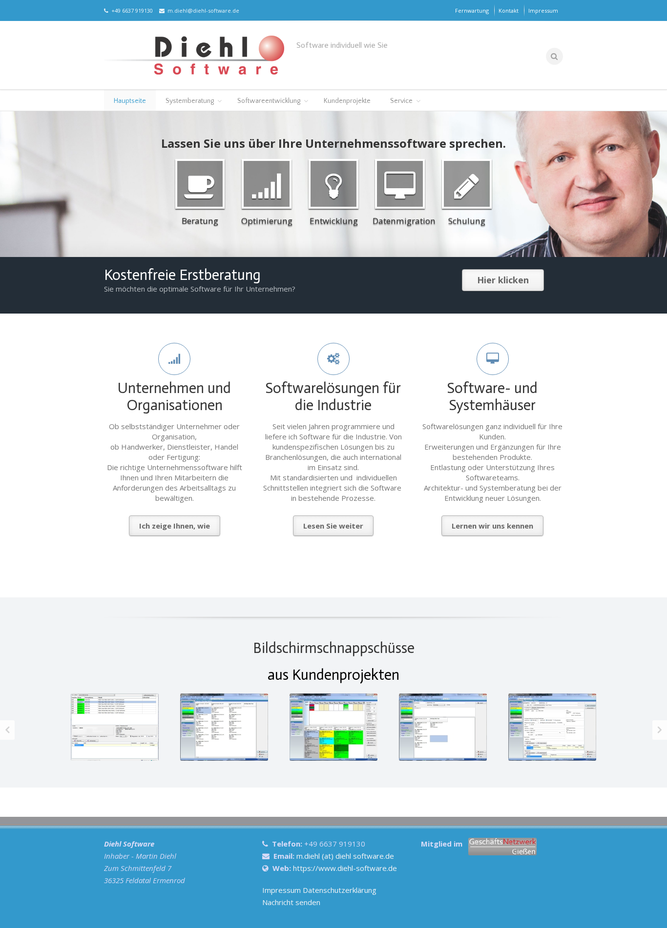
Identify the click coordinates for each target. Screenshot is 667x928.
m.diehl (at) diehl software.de (345, 856)
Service (401, 101)
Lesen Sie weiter (333, 526)
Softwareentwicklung (268, 101)
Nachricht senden (291, 902)
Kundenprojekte (347, 101)
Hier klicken (503, 280)
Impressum (543, 10)
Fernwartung (472, 10)
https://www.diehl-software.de (345, 868)
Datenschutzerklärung (339, 890)
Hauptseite (130, 101)
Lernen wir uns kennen (492, 526)
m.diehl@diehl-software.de (202, 10)
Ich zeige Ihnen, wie (174, 526)
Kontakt (509, 10)
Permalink (113, 712)
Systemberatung (190, 101)
